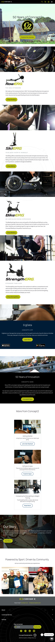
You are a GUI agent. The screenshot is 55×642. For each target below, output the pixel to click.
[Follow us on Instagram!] (25, 631)
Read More (27, 505)
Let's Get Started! (27, 444)
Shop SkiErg (11, 166)
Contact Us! (24, 603)
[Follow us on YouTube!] (34, 631)
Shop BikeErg (11, 233)
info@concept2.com (35, 603)
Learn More (27, 339)
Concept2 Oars (27, 399)
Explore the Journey (27, 37)
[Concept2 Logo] (7, 2)
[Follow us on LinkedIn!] (30, 631)
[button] (24, 41)
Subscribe (37, 627)
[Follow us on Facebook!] (21, 631)
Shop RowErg (11, 99)
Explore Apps (27, 474)
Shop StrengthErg (13, 297)
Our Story (8, 541)
